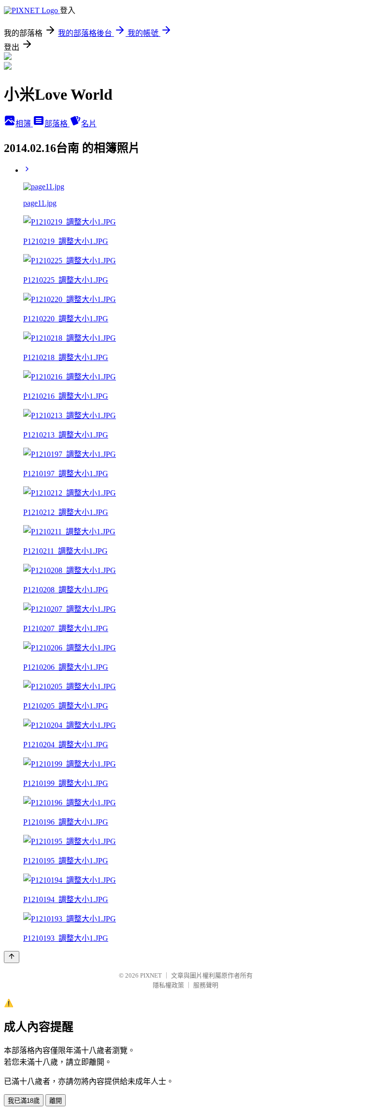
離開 (55, 1100)
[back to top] (11, 957)
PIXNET (151, 975)
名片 (89, 124)
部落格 (57, 124)
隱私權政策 (168, 985)
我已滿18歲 (24, 1100)
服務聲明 (205, 985)
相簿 (24, 124)
